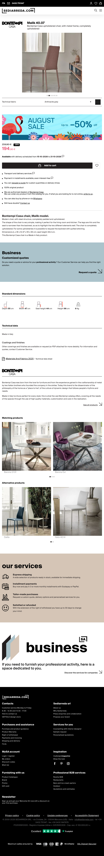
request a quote (19, 183)
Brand (4, 780)
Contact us (25, 203)
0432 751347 (18, 3)
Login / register (8, 756)
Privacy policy (12, 815)
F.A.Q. (4, 744)
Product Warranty (9, 732)
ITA (3, 3)
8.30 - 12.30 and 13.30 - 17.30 (14, 710)
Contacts (7, 704)
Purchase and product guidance (15, 729)
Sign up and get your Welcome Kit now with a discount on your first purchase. (26, 802)
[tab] (47, 95)
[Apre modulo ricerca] (95, 10)
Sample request (59, 732)
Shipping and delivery (11, 741)
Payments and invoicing (12, 738)
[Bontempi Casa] (12, 24)
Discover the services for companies (81, 672)
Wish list (5, 765)
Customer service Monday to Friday (17, 708)
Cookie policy (33, 815)
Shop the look (59, 759)
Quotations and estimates (64, 789)
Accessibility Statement (87, 815)
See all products (90, 405)
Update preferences (57, 815)
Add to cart (50, 165)
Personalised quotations (63, 735)
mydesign (61, 756)
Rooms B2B (58, 777)
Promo (4, 783)
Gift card (5, 786)
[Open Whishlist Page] (96, 3)
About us (57, 708)
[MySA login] (91, 3)
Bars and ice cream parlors (64, 783)
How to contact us (9, 714)
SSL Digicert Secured (86, 844)
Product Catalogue (10, 777)
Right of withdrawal (10, 735)
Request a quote (88, 272)
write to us (87, 194)
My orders (6, 759)
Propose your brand (61, 717)
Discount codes (8, 762)
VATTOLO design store (11, 717)
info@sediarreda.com (84, 819)
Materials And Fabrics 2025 (20, 359)
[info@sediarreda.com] (8, 3)
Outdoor (56, 786)
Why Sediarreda (59, 710)
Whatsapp (37, 198)
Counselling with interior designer (67, 729)
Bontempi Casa (37, 192)
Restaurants (58, 780)
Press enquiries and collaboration (67, 714)
